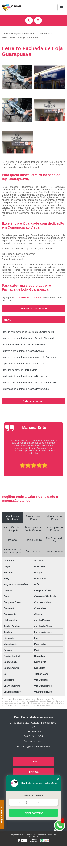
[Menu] (61, 7)
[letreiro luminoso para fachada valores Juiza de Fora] (17, 77)
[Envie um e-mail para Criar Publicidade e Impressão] (38, 20)
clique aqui (38, 297)
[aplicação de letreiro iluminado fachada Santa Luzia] (17, 109)
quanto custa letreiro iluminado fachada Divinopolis (29, 338)
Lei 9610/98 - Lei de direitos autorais (34, 705)
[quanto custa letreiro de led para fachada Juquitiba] (49, 77)
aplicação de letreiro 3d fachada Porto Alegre (26, 389)
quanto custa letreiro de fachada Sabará (23, 351)
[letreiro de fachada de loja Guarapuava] (49, 109)
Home (33, 761)
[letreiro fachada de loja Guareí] (17, 142)
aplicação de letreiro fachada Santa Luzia (24, 363)
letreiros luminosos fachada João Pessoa (24, 344)
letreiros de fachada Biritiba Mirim (20, 370)
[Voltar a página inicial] (12, 7)
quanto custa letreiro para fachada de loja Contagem (29, 357)
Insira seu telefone (33, 795)
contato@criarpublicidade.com (34, 746)
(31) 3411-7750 (21, 297)
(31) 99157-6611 (34, 741)
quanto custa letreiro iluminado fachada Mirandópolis (30, 382)
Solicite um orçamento (33, 308)
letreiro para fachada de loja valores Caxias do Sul (28, 332)
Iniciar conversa (33, 813)
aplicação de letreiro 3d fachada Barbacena (25, 376)
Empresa (33, 771)
